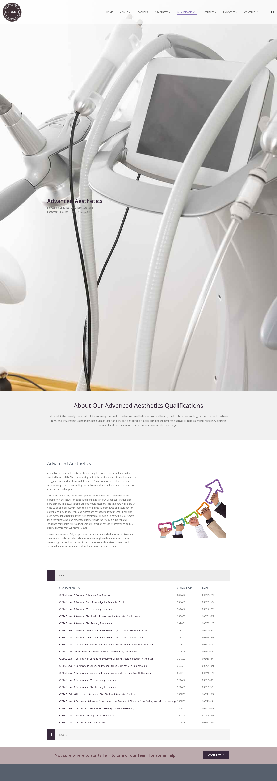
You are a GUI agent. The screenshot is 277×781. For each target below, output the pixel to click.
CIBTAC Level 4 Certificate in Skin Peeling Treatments (87, 687)
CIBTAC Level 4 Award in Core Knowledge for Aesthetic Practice (93, 602)
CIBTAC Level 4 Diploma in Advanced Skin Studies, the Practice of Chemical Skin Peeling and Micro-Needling (117, 701)
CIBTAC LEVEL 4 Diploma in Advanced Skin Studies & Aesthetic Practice (97, 694)
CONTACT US (216, 755)
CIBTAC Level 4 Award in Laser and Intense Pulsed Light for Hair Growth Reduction (103, 630)
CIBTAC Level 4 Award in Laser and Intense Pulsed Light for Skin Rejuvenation (101, 637)
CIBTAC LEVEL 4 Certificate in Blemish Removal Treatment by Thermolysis (98, 651)
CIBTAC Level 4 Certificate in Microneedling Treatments (88, 680)
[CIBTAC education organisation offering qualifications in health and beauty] (12, 11)
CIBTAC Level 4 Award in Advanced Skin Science (84, 594)
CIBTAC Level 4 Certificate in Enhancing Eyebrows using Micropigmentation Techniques (106, 658)
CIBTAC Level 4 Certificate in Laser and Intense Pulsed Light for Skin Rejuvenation (103, 665)
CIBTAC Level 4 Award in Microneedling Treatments (86, 609)
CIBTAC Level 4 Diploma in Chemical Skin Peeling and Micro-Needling (96, 708)
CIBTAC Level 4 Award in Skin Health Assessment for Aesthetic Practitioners (99, 616)
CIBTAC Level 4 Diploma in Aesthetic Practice (83, 722)
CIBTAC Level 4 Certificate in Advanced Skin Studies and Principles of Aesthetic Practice (106, 644)
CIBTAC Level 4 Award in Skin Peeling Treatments (85, 623)
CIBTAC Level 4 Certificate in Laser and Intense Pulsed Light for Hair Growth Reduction (105, 672)
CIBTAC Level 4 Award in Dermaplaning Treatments (86, 715)
